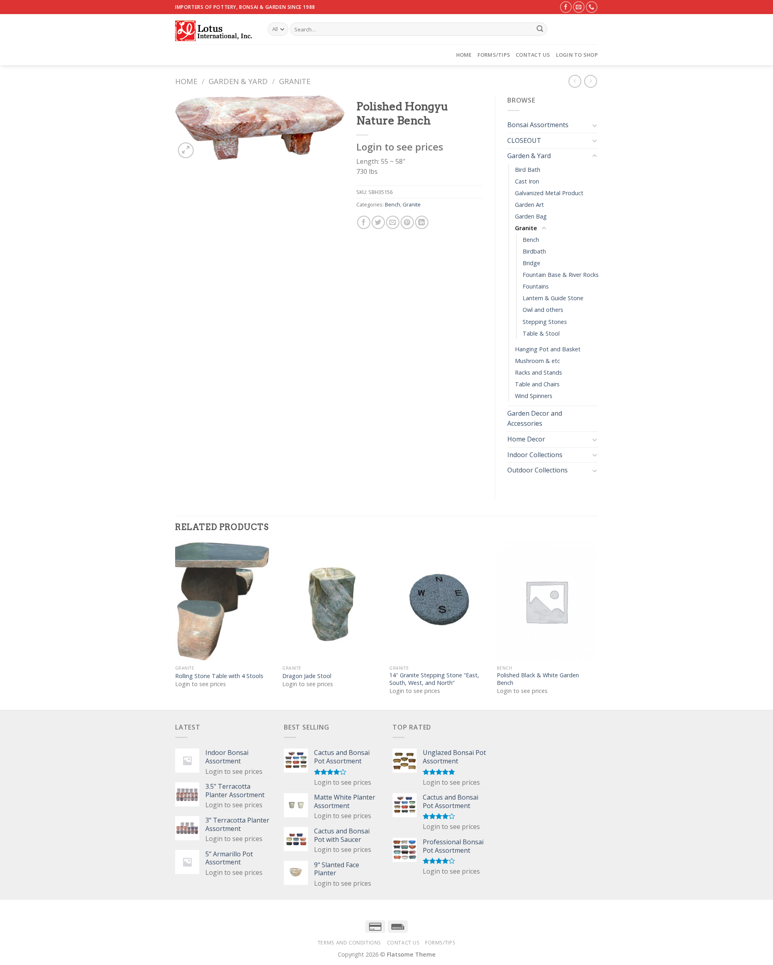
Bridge (531, 263)
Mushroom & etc (537, 361)
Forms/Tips (494, 54)
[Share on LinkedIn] (421, 222)
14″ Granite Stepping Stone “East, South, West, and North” (434, 679)
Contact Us (533, 54)
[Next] (595, 625)
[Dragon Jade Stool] (332, 601)
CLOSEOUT (524, 140)
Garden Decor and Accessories (534, 418)
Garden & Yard (238, 81)
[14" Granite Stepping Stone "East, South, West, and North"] (439, 601)
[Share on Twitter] (378, 222)
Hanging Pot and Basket (548, 349)
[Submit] (540, 29)
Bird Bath (527, 169)
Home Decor (526, 439)
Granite (294, 81)
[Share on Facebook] (363, 222)
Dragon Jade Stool (306, 676)
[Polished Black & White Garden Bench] (546, 601)
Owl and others (543, 309)
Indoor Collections (534, 454)
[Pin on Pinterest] (407, 222)
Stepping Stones (545, 322)
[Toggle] (594, 125)
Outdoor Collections (537, 470)
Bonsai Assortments (537, 124)
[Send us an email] (579, 7)
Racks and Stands (538, 372)
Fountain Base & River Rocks (561, 274)
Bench (392, 204)
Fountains (536, 286)
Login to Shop (577, 54)
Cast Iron (527, 181)
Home (464, 54)
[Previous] (175, 625)
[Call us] (591, 7)
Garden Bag (531, 216)
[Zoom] (186, 150)
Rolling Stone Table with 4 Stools (219, 676)
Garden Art (529, 204)
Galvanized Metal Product (549, 193)
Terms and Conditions (349, 942)
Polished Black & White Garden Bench (538, 679)
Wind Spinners (533, 396)
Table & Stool (541, 333)
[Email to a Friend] (392, 222)
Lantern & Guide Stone (553, 298)
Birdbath (534, 251)
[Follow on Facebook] (566, 7)
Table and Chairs (537, 384)
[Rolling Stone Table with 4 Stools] (225, 601)
